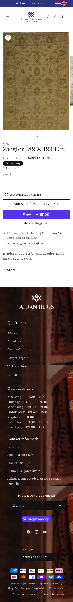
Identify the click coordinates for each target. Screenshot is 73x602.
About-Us (14, 341)
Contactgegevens (54, 594)
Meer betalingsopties (36, 223)
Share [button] (11, 270)
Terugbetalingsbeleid (33, 588)
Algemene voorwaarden (26, 594)
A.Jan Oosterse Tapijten (34, 583)
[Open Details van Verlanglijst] (56, 17)
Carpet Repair (17, 358)
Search (12, 332)
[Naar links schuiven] (28, 137)
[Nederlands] (58, 4)
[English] (64, 4)
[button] (7, 17)
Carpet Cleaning (19, 349)
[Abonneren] (60, 505)
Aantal (7, 174)
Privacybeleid (57, 588)
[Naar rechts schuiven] (45, 137)
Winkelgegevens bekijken (25, 243)
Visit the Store (17, 366)
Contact (13, 375)
